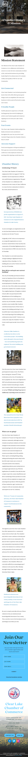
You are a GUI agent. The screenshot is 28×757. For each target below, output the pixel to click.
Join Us (19, 735)
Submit (14, 671)
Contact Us (10, 735)
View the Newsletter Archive (14, 677)
